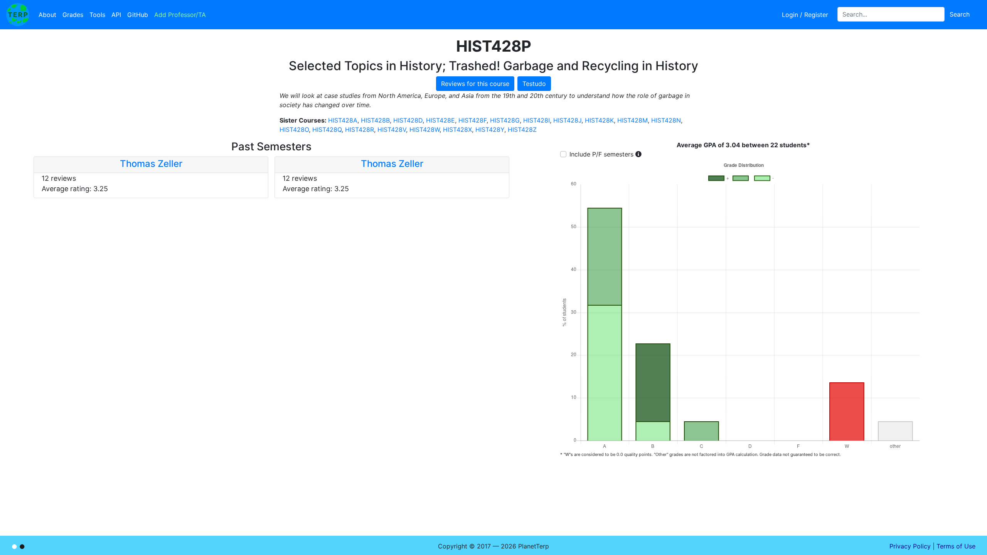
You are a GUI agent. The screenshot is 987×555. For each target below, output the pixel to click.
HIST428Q (327, 129)
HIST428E (440, 120)
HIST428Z (522, 129)
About (47, 14)
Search (960, 14)
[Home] (17, 14)
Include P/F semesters (601, 154)
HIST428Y (489, 129)
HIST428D (408, 120)
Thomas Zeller (151, 163)
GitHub (137, 14)
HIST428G (505, 120)
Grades (72, 14)
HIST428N (666, 120)
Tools (97, 14)
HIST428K (599, 120)
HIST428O (294, 129)
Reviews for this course (475, 83)
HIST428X (457, 129)
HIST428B (375, 120)
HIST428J (567, 120)
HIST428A (342, 120)
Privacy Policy (910, 546)
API (116, 14)
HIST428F (472, 120)
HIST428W (424, 129)
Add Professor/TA (180, 14)
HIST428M (632, 120)
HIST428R (359, 129)
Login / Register (805, 14)
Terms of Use (955, 546)
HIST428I (536, 120)
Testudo (534, 83)
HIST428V (391, 129)
